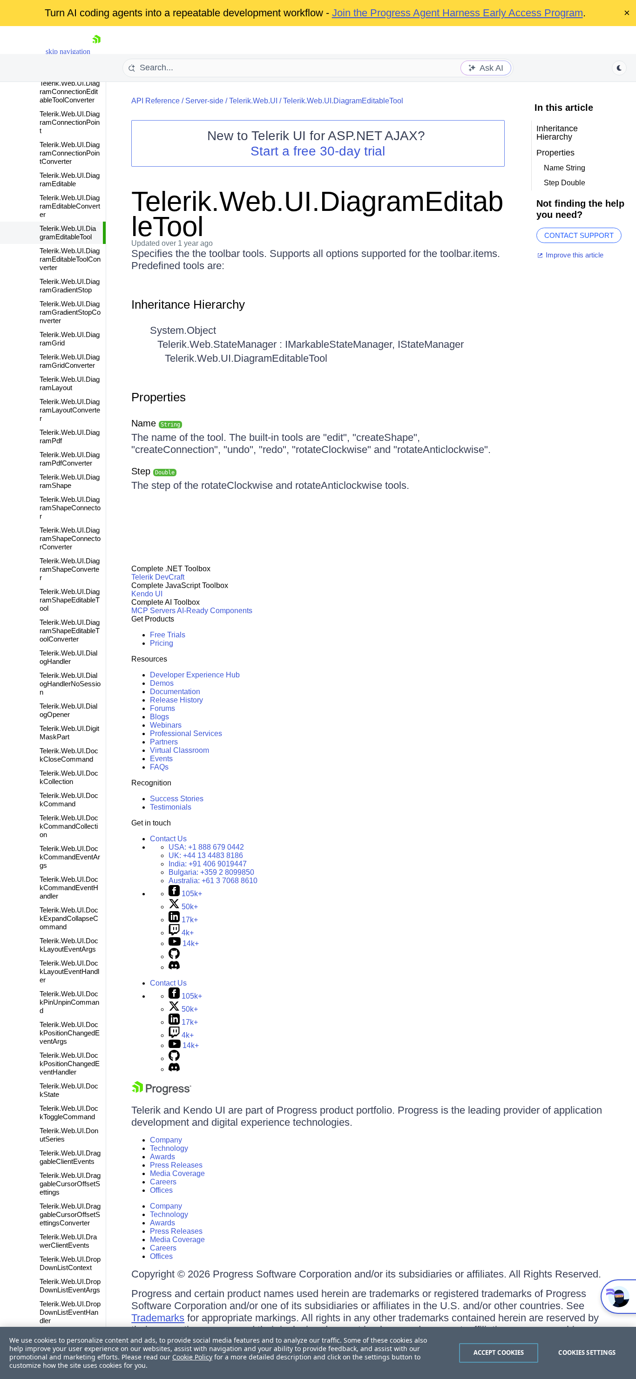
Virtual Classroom (179, 750)
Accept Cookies (499, 1352)
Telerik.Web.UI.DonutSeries (69, 1135)
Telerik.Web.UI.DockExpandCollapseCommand (69, 918)
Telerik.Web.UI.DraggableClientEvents (70, 1157)
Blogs (159, 717)
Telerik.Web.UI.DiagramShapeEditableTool (70, 600)
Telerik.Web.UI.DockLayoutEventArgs (69, 945)
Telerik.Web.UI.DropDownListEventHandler (70, 1312)
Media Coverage (177, 1173)
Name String (564, 168)
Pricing (161, 643)
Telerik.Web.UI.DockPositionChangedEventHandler (70, 1063)
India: (208, 864)
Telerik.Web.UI (253, 101)
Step (153, 471)
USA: (206, 847)
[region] (318, 1353)
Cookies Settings (587, 1352)
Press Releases (176, 1165)
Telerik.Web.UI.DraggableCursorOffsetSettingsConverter (70, 1214)
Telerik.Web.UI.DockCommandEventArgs (70, 857)
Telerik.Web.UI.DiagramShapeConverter (70, 569)
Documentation (175, 692)
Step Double (564, 183)
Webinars (166, 725)
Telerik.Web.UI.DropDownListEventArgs (70, 1286)
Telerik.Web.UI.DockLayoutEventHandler (69, 971)
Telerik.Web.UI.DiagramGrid (70, 339)
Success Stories (176, 799)
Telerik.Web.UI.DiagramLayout (70, 383)
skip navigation (68, 51)
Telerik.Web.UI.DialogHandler (68, 657)
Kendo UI (146, 594)
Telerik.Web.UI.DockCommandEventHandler (69, 887)
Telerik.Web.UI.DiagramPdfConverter (70, 459)
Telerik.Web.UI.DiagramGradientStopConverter (70, 312)
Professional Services (186, 733)
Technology (169, 1148)
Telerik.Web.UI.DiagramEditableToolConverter (70, 259)
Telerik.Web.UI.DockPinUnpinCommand (69, 1002)
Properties (158, 397)
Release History (176, 700)
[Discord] (174, 967)
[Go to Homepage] (96, 51)
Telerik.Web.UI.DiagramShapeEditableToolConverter (70, 630)
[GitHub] (174, 956)
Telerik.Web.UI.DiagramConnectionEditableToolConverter (70, 91)
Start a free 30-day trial (317, 151)
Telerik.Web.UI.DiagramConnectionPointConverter (70, 153)
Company (166, 1140)
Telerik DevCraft (157, 577)
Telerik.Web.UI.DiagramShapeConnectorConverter (70, 538)
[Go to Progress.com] (161, 1092)
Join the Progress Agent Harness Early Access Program (457, 13)
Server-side (204, 101)
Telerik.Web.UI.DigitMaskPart (69, 732)
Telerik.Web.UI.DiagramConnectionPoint (70, 122)
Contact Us (168, 839)
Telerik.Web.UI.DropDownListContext (70, 1263)
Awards (162, 1157)
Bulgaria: (211, 872)
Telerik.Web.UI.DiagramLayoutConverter (70, 410)
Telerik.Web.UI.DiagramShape (70, 481)
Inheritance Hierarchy (188, 304)
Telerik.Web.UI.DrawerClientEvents (68, 1241)
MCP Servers (153, 611)
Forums (162, 708)
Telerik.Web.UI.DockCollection (69, 777)
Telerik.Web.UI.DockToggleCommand (69, 1112)
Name (155, 423)
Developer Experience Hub (195, 675)
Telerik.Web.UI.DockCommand (69, 799)
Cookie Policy (192, 1356)
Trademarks (157, 1318)
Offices (161, 1190)
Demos (162, 683)
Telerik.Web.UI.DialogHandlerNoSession (70, 683)
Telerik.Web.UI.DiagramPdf (70, 436)
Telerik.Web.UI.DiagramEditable (70, 179)
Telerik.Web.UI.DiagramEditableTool (68, 232)
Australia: (213, 881)
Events (161, 759)
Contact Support (579, 235)
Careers (163, 1182)
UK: (206, 855)
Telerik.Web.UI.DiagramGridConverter (70, 361)
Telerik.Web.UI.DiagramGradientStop (70, 285)
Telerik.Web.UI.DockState (69, 1090)
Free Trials (167, 635)
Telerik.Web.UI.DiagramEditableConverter (70, 206)
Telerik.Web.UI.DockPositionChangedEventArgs (70, 1033)
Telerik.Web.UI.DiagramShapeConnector (70, 507)
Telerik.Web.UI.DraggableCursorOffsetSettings (70, 1183)
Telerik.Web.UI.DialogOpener (68, 710)
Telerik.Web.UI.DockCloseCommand (69, 755)
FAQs (159, 767)
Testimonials (170, 807)
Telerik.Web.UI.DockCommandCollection (69, 826)
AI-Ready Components (214, 611)
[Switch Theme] (619, 68)
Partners (164, 742)
